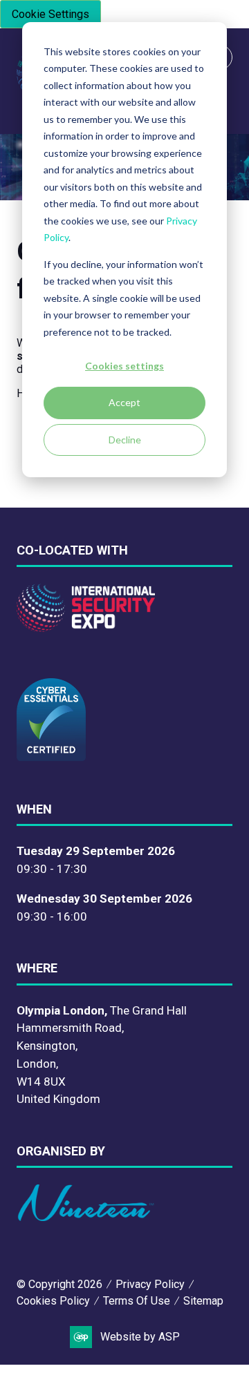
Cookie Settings (50, 14)
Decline (125, 439)
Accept (124, 402)
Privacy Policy (150, 1284)
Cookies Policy (53, 1300)
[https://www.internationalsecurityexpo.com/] (86, 628)
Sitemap (203, 1300)
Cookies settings (124, 366)
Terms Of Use (136, 1300)
